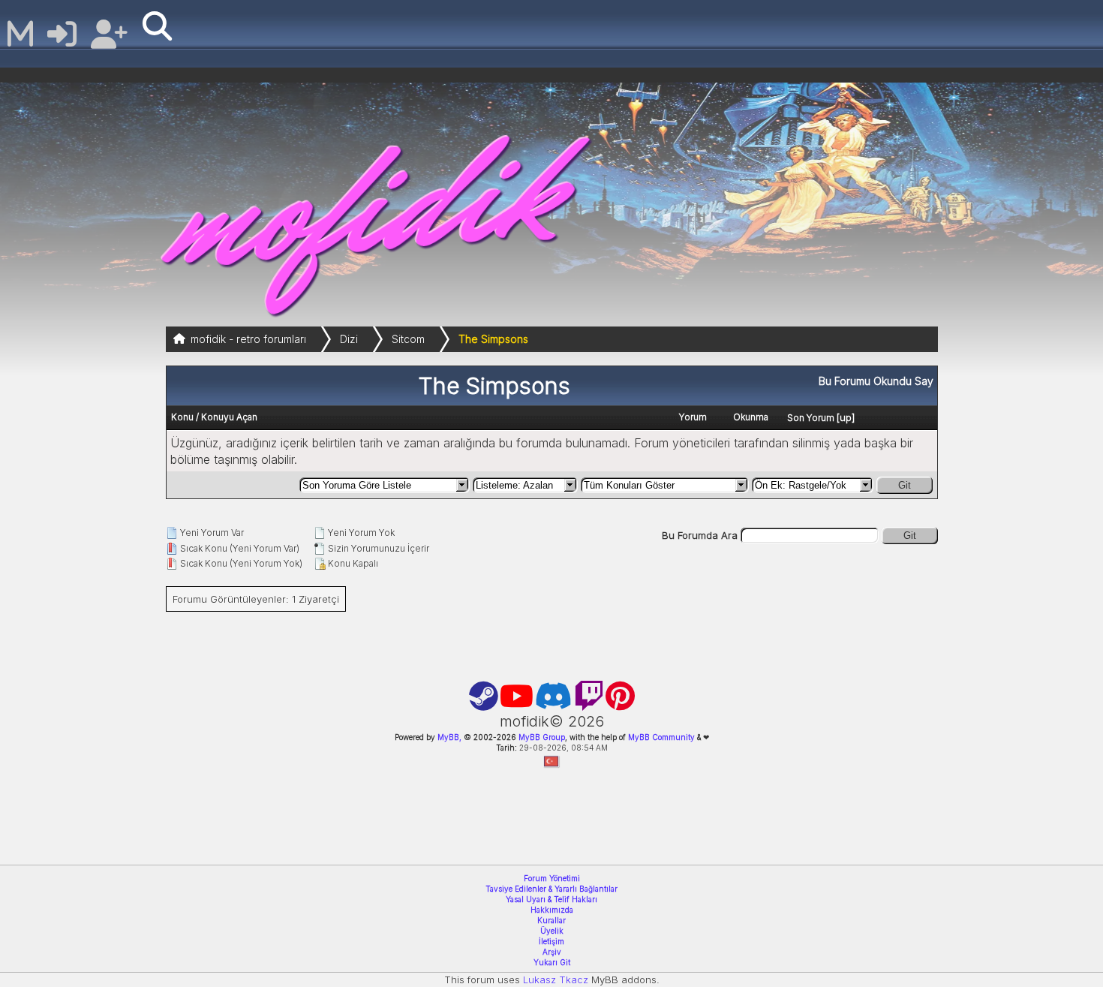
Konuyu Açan (229, 417)
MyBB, (449, 737)
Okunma (750, 417)
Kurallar (551, 920)
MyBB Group (540, 737)
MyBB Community (661, 737)
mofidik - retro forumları (248, 339)
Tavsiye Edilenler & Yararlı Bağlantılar (551, 888)
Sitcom (408, 339)
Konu (182, 417)
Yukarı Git (551, 962)
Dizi (349, 339)
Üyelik (552, 930)
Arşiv (551, 951)
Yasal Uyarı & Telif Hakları (551, 899)
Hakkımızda (551, 909)
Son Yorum (810, 417)
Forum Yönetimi (552, 878)
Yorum (693, 417)
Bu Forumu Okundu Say (876, 381)
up (846, 417)
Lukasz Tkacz (555, 979)
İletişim (551, 941)
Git (904, 485)
